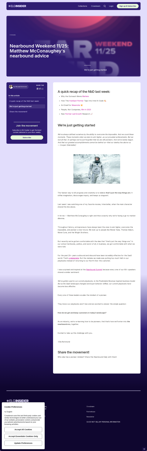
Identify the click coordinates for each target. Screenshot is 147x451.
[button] (82, 6)
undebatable (74, 258)
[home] (17, 6)
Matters (85, 96)
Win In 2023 (86, 109)
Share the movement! (18, 112)
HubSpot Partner (76, 101)
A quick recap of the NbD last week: (24, 101)
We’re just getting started (20, 106)
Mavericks (76, 105)
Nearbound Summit (94, 269)
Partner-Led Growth (73, 114)
